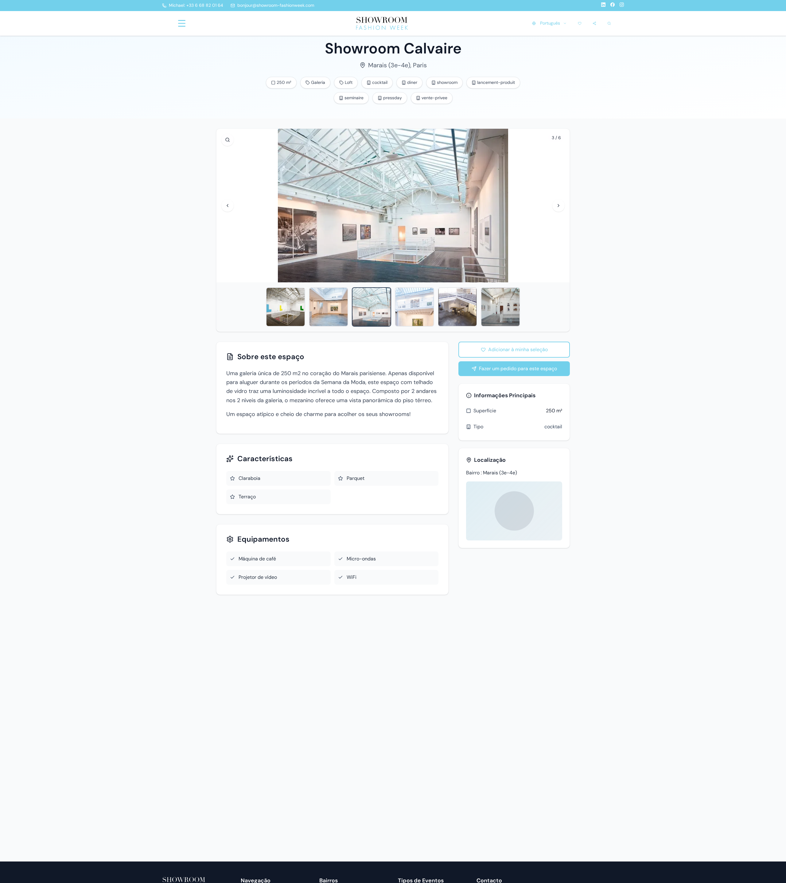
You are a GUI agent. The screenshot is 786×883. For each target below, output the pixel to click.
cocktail (553, 426)
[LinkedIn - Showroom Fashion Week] (603, 5)
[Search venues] (609, 23)
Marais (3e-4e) (389, 65)
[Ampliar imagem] (227, 140)
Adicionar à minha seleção (518, 349)
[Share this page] (594, 23)
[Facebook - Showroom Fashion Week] (612, 5)
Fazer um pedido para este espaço (518, 368)
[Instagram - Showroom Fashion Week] (622, 5)
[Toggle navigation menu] (182, 23)
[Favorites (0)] (580, 23)
